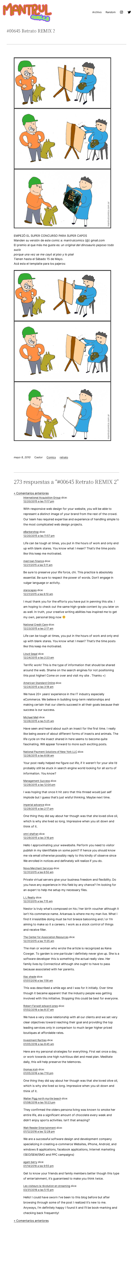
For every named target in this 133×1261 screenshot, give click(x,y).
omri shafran (30, 833)
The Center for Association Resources (45, 937)
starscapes (30, 590)
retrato (64, 457)
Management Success (36, 780)
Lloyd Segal (30, 653)
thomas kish (30, 1069)
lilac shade (29, 976)
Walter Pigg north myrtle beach (42, 1098)
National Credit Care (35, 624)
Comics (51, 457)
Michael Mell (30, 717)
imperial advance (33, 804)
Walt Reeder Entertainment (39, 1127)
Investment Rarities (35, 1040)
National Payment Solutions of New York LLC (50, 751)
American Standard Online (39, 682)
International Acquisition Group (42, 497)
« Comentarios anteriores (31, 493)
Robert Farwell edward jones (40, 1005)
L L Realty (29, 897)
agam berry (30, 1162)
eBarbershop (31, 531)
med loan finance (33, 561)
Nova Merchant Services (38, 868)
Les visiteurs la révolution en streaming (46, 1185)
